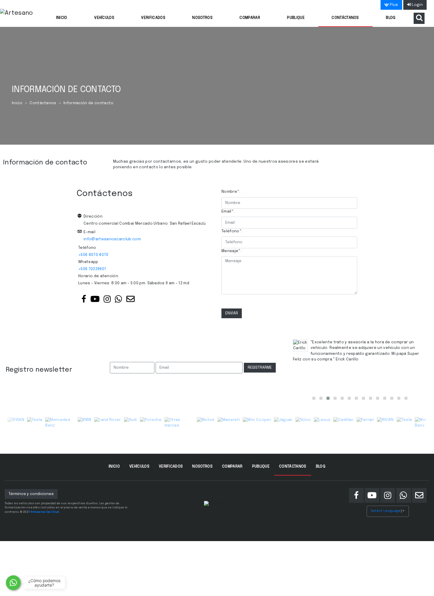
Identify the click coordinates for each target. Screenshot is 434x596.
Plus (393, 5)
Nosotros (202, 18)
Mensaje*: (231, 251)
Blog (390, 18)
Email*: (227, 211)
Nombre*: (230, 192)
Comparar (249, 18)
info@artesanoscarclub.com (112, 239)
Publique (296, 18)
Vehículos (104, 18)
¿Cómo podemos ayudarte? (44, 582)
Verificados (153, 18)
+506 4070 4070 (93, 255)
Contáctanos (345, 18)
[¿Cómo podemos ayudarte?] (13, 582)
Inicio (61, 18)
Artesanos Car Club (44, 511)
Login (417, 5)
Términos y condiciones (31, 494)
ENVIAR (231, 313)
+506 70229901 (92, 269)
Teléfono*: (231, 231)
